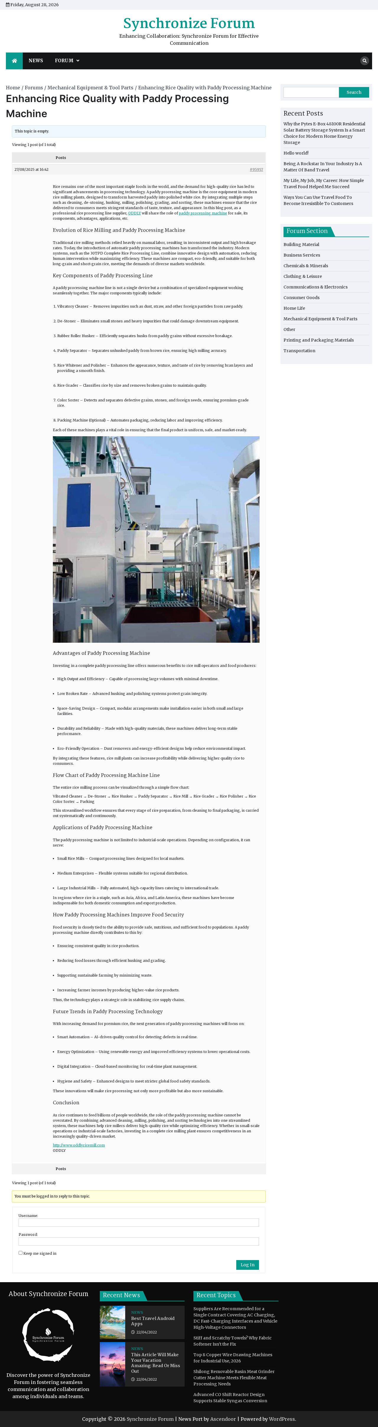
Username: (28, 1215)
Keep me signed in (39, 1253)
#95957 (256, 169)
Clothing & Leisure (303, 276)
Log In (248, 1264)
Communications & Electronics (316, 287)
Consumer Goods (302, 297)
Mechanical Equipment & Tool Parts (320, 319)
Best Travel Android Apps (153, 1321)
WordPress (282, 1419)
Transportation (299, 350)
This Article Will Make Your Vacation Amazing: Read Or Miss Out (155, 1363)
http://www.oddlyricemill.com (79, 1145)
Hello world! (296, 153)
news (36, 60)
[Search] (364, 60)
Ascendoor (223, 1419)
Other (289, 329)
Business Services (302, 255)
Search (354, 92)
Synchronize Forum (189, 24)
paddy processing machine (203, 213)
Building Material (301, 244)
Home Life (294, 308)
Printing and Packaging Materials (319, 340)
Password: (28, 1234)
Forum (64, 60)
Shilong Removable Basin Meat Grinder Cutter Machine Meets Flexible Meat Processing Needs (234, 1378)
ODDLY (134, 213)
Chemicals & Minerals (306, 265)
